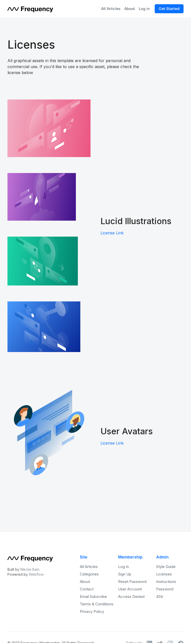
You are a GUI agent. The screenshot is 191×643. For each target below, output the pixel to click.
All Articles (110, 8)
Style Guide (166, 566)
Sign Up (124, 574)
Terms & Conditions (96, 604)
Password (164, 589)
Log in (144, 8)
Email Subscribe (93, 596)
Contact (87, 589)
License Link (112, 232)
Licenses (164, 574)
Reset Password (132, 581)
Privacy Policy (92, 611)
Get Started (169, 8)
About (129, 8)
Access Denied (131, 596)
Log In (123, 566)
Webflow (36, 574)
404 (159, 596)
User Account (130, 589)
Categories (89, 574)
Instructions (166, 581)
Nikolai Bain (29, 569)
